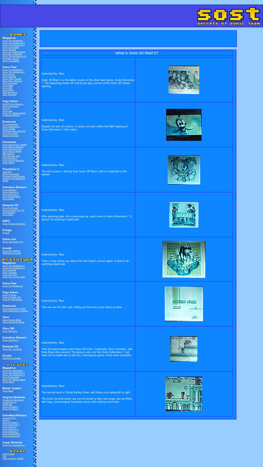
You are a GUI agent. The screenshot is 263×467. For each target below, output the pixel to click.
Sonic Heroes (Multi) (11, 151)
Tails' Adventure (9, 92)
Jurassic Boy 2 (9, 402)
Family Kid (7, 404)
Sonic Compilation (11, 61)
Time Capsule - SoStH (12, 458)
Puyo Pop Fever (10, 208)
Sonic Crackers (9, 272)
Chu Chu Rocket (10, 133)
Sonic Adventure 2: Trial (13, 308)
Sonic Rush (7, 215)
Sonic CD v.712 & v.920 (13, 277)
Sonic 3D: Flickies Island (13, 52)
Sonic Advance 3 (10, 194)
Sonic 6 (6, 420)
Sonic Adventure (10, 124)
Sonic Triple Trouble (11, 79)
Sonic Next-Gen (9, 331)
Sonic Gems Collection (13, 160)
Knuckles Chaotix (10, 59)
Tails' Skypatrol (9, 94)
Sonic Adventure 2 (11, 126)
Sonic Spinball (9, 49)
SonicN (5, 233)
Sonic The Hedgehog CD (14, 56)
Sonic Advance (9, 190)
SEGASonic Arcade (11, 253)
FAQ (4, 456)
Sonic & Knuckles (10, 47)
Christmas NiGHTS (11, 115)
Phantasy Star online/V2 (14, 131)
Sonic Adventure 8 (11, 436)
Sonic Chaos (8, 74)
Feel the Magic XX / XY (13, 210)
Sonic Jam (7, 111)
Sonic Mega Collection (13, 147)
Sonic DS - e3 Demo (12, 349)
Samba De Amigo (10, 136)
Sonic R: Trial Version (12, 299)
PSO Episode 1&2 (11, 156)
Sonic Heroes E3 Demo (13, 322)
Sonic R (6, 108)
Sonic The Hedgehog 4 (13, 445)
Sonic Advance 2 (10, 192)
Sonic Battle (8, 199)
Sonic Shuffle (8, 129)
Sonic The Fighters (11, 251)
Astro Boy (7, 172)
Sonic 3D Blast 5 (10, 407)
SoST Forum (8, 454)
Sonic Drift (7, 88)
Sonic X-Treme (9, 295)
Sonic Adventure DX (12, 149)
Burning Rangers (10, 106)
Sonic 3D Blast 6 (10, 409)
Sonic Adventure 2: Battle (14, 145)
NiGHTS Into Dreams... (13, 104)
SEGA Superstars (10, 174)
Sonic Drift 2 (8, 90)
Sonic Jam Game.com (12, 242)
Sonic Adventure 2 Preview (15, 311)
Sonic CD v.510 (9, 275)
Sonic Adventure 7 (11, 425)
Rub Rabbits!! (8, 212)
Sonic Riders (8, 163)
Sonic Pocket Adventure (13, 224)
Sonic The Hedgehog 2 (13, 43)
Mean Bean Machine (12, 54)
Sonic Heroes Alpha (11, 320)
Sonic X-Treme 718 (11, 297)
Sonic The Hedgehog (12, 40)
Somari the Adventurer (13, 400)
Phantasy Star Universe (13, 176)
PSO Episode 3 (9, 158)
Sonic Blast (7, 85)
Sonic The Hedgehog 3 (13, 45)
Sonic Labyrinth (9, 83)
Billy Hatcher (8, 154)
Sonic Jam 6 (8, 382)
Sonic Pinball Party (11, 197)
